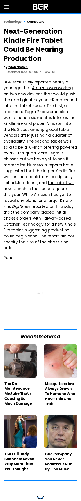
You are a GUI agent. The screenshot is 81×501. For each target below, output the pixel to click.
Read (9, 258)
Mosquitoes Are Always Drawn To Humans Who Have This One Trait (60, 393)
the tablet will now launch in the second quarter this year (39, 189)
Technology (13, 22)
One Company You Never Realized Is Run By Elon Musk (58, 462)
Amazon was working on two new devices (38, 91)
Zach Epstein (18, 67)
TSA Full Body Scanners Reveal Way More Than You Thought (20, 461)
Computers (35, 22)
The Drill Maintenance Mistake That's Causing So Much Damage (18, 393)
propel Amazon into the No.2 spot (37, 127)
